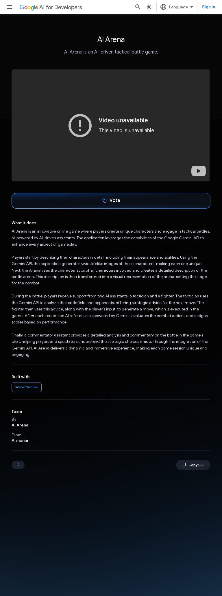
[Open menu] (9, 7)
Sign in (208, 7)
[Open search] (137, 6)
